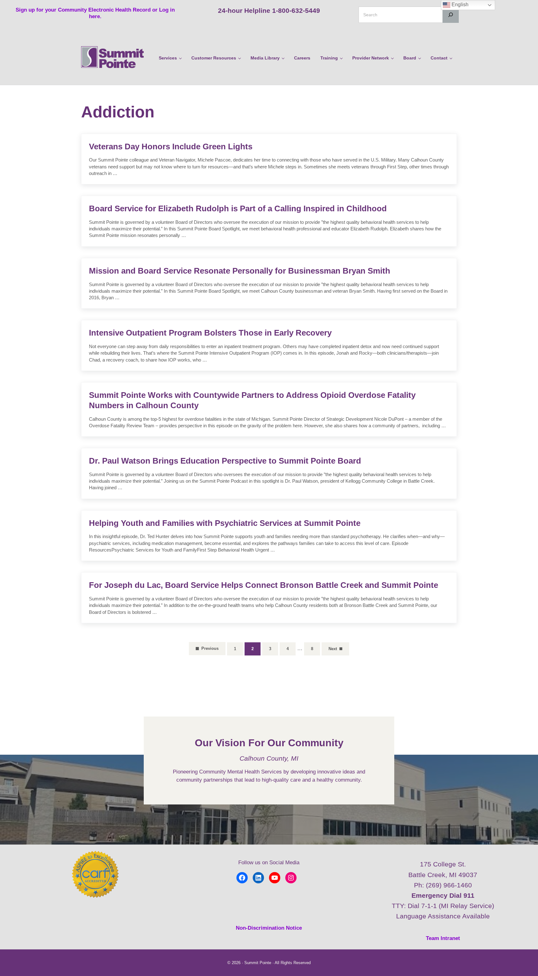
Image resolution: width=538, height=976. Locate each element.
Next (332, 648)
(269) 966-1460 (449, 885)
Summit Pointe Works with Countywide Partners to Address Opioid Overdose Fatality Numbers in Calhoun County (252, 400)
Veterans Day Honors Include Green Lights (170, 146)
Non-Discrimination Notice (269, 928)
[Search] (450, 15)
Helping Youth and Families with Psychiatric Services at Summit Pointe (224, 523)
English (459, 4)
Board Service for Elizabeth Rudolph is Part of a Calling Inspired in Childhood (238, 208)
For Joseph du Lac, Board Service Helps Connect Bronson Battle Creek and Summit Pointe (263, 585)
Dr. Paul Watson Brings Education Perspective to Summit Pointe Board (225, 460)
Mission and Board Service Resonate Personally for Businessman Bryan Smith (239, 270)
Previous (210, 648)
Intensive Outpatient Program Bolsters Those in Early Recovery (210, 332)
